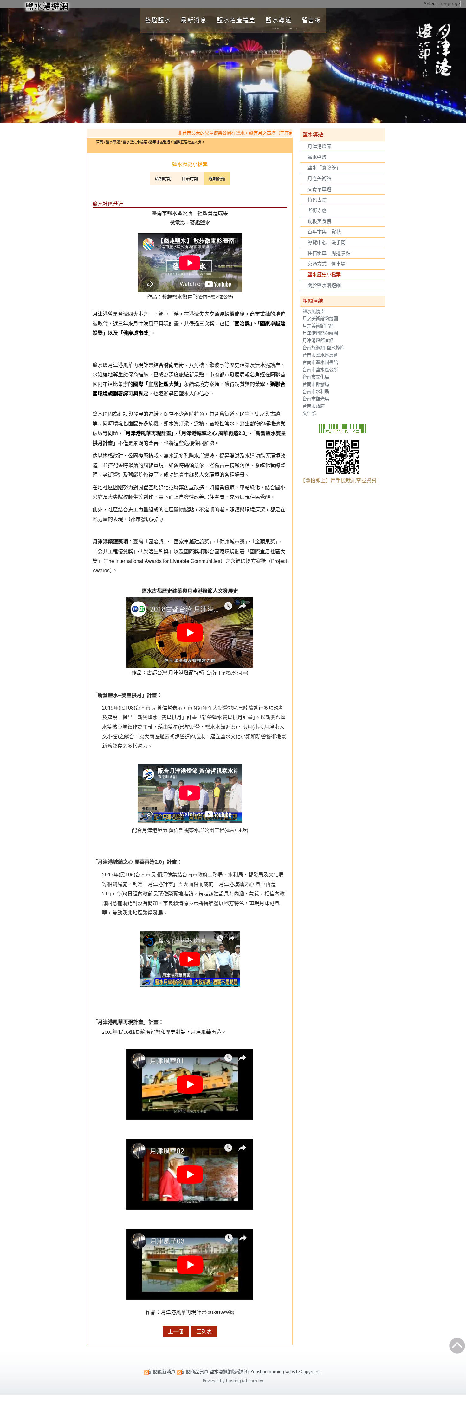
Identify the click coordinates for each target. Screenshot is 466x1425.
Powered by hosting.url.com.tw (233, 1380)
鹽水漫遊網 (46, 6)
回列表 (204, 1332)
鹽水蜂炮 (317, 157)
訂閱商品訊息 (195, 1371)
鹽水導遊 (113, 142)
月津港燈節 (319, 146)
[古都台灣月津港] (189, 666)
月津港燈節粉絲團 (320, 333)
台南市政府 (313, 406)
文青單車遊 (319, 189)
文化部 (309, 413)
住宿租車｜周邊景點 (328, 253)
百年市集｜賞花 (324, 232)
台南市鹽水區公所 (320, 370)
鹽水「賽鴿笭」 (324, 168)
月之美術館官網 (317, 326)
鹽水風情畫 (313, 311)
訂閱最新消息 (162, 1371)
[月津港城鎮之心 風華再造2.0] (190, 959)
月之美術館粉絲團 (320, 318)
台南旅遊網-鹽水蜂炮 (323, 348)
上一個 (175, 1332)
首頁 (99, 142)
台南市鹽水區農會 (320, 355)
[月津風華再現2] (190, 1174)
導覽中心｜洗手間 (326, 242)
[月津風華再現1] (190, 1084)
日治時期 (190, 178)
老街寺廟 (317, 210)
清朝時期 (163, 178)
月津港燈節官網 (317, 340)
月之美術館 (319, 178)
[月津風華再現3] (190, 1264)
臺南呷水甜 (236, 830)
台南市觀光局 (315, 399)
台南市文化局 (315, 377)
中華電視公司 (229, 672)
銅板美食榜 (319, 221)
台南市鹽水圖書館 (320, 362)
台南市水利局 (315, 391)
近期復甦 (217, 178)
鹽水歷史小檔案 (324, 274)
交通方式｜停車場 (326, 264)
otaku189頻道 (220, 1312)
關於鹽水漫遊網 (324, 285)
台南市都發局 (315, 384)
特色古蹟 (317, 200)
